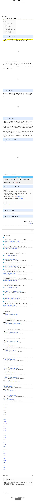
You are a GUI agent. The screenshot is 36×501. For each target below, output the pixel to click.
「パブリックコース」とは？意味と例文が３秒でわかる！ (10, 368)
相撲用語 (4, 453)
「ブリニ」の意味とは (8, 23)
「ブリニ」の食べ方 (7, 26)
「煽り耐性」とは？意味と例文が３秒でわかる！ (10, 280)
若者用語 (4, 462)
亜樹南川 (31, 223)
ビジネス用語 (4, 428)
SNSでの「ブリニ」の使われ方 (9, 29)
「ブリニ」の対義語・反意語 (9, 32)
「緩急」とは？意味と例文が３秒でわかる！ (9, 386)
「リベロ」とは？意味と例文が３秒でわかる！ (9, 359)
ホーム (3, 16)
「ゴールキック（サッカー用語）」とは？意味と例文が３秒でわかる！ (12, 323)
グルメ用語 (30, 221)
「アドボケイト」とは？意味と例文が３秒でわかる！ (11, 248)
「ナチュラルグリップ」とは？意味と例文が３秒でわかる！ (11, 377)
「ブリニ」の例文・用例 (8, 28)
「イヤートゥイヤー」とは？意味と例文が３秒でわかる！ (12, 262)
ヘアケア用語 (4, 430)
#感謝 (8, 483)
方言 (3, 451)
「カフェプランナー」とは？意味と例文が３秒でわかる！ (10, 332)
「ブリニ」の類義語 (7, 31)
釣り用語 (4, 467)
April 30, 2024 (22, 484)
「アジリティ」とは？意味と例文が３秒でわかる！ (9, 350)
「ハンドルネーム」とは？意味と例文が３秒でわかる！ (11, 241)
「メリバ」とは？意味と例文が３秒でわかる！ (10, 259)
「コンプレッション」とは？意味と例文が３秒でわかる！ (10, 314)
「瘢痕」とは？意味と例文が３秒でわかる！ (10, 305)
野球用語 (4, 465)
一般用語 (4, 439)
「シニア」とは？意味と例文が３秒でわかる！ (9, 372)
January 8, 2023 (21, 198)
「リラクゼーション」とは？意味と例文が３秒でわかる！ (12, 298)
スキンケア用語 (5, 423)
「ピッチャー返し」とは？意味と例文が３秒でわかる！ (10, 395)
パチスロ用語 (4, 426)
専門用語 (4, 446)
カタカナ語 (7, 16)
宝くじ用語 (4, 444)
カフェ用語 (4, 412)
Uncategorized (5, 407)
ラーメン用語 (4, 435)
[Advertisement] (18, 9)
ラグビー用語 (4, 437)
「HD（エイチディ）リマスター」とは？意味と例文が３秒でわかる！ (13, 291)
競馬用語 (4, 455)
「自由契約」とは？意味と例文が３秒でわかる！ (9, 390)
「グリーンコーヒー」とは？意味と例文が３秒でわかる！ (10, 341)
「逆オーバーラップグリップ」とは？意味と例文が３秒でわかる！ (11, 381)
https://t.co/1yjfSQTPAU (28, 482)
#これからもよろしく (11, 483)
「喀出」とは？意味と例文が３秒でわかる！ (10, 273)
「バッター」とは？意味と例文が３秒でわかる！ (10, 287)
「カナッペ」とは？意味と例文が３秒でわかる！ (10, 284)
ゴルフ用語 (4, 419)
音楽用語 (4, 469)
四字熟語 (4, 442)
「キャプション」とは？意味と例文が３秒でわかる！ (11, 266)
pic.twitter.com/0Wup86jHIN (19, 196)
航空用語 (4, 458)
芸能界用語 (4, 460)
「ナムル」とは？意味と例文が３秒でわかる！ (10, 255)
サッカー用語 (4, 421)
